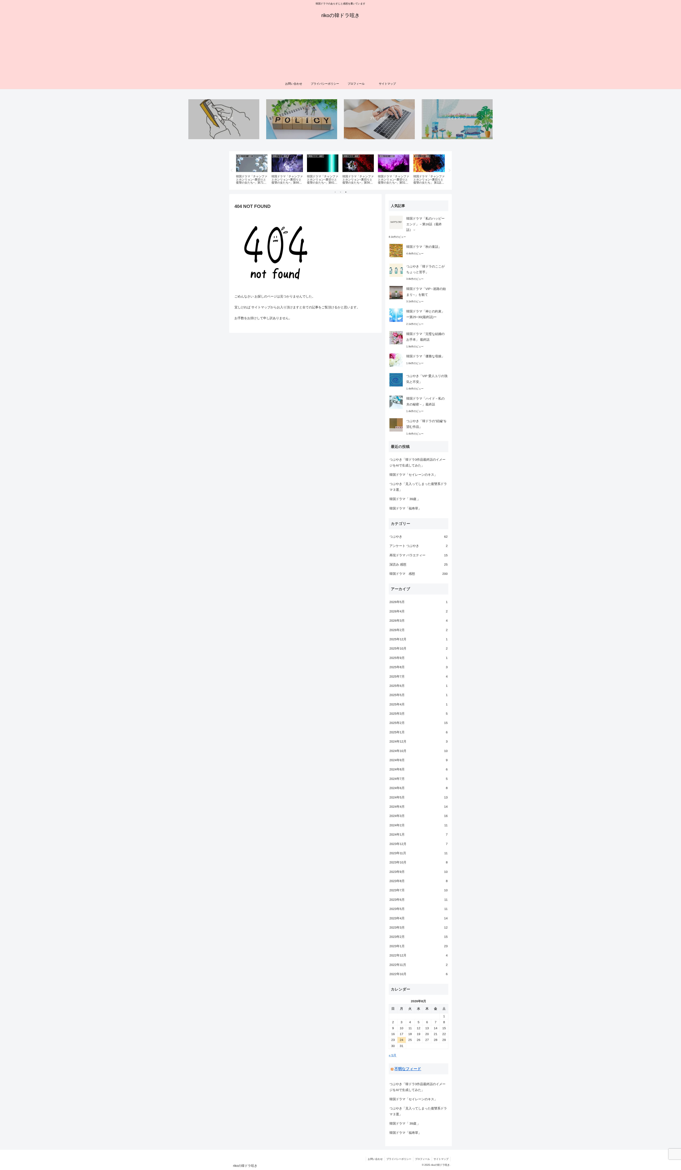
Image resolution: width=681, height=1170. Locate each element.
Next (449, 170)
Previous (232, 170)
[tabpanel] (251, 169)
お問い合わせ (375, 1159)
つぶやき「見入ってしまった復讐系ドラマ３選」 (418, 486)
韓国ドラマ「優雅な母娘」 (425, 356)
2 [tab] (340, 192)
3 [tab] (346, 192)
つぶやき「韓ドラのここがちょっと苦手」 (425, 269)
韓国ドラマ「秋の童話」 (423, 247)
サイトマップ (441, 1159)
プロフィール (422, 1159)
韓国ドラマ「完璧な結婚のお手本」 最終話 (425, 336)
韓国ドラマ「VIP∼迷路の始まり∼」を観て (426, 291)
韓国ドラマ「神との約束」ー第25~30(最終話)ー (425, 314)
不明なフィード (407, 1069)
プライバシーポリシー (398, 1159)
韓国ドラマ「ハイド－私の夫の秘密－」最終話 (425, 401)
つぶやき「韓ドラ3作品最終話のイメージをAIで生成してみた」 (417, 462)
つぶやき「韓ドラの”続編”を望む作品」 (426, 424)
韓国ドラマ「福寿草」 (405, 508)
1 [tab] (335, 192)
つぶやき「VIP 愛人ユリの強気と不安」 (426, 378)
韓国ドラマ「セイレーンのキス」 (413, 474)
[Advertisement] (340, 52)
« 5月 (392, 1055)
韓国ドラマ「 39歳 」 (404, 499)
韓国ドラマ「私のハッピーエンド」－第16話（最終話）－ (425, 224)
